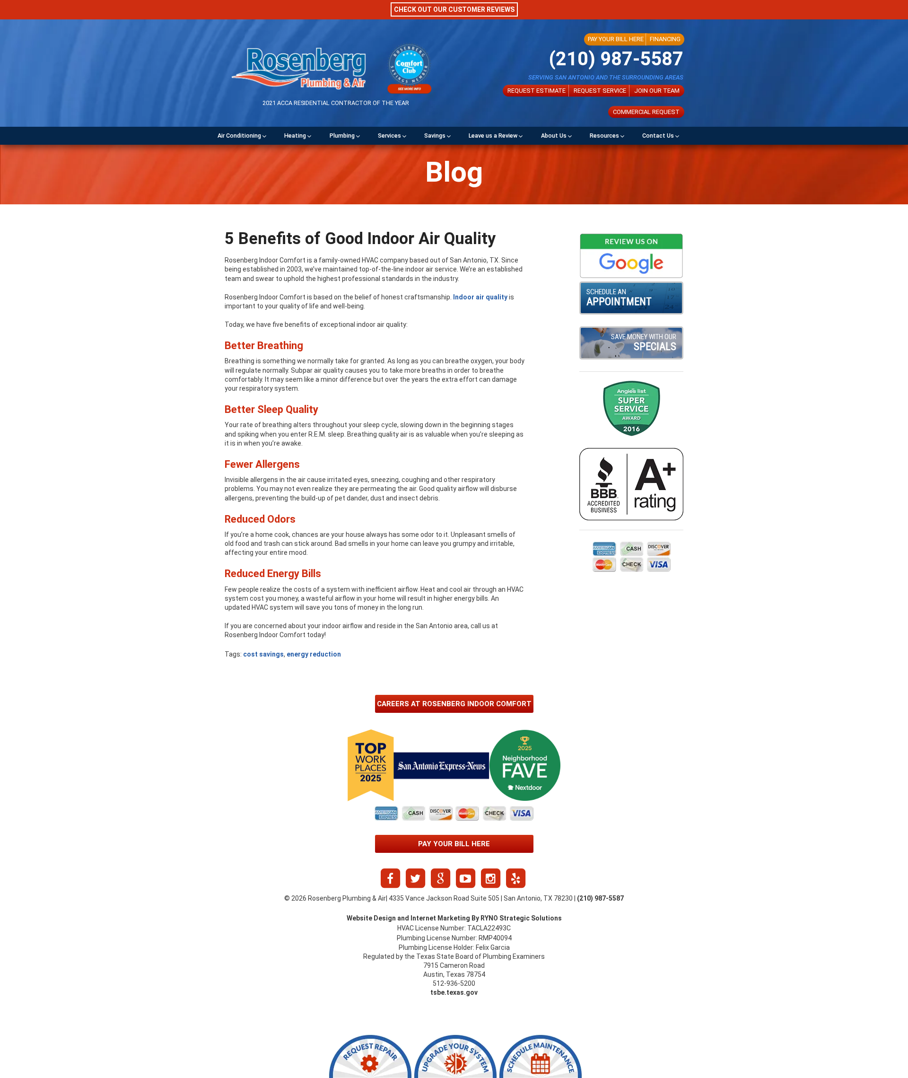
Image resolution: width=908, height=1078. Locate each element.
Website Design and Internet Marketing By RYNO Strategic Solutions (454, 918)
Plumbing (342, 135)
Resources (604, 135)
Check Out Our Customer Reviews (454, 9)
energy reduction (314, 654)
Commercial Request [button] (646, 111)
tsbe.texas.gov (454, 992)
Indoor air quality (480, 297)
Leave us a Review (493, 135)
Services (389, 135)
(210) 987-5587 (616, 59)
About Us (554, 135)
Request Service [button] (600, 90)
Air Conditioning (239, 135)
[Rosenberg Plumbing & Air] (299, 68)
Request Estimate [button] (536, 90)
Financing (665, 39)
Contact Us (658, 135)
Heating (295, 135)
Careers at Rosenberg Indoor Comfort (454, 704)
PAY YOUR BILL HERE (616, 39)
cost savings (263, 654)
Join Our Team (657, 90)
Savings (434, 135)
